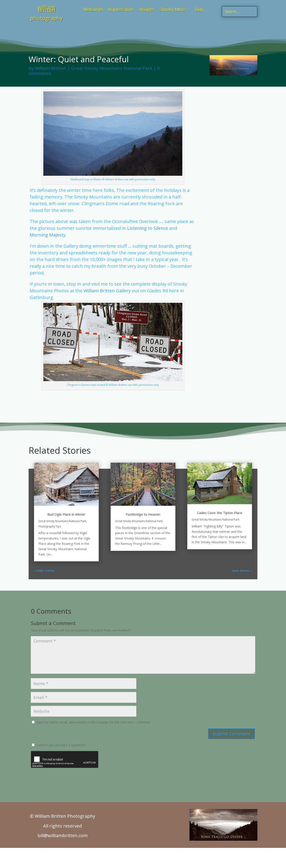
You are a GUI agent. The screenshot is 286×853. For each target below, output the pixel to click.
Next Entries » (242, 571)
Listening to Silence (147, 228)
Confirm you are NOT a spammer (60, 745)
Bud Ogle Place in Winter (66, 514)
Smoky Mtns (173, 10)
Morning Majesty (47, 235)
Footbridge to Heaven (143, 514)
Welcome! (93, 10)
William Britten (50, 68)
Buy (199, 10)
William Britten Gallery (107, 291)
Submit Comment (231, 734)
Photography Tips (49, 526)
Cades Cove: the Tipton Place (219, 512)
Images (147, 10)
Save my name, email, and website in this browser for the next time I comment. (93, 722)
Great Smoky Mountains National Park (111, 68)
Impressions (121, 10)
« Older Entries (44, 571)
